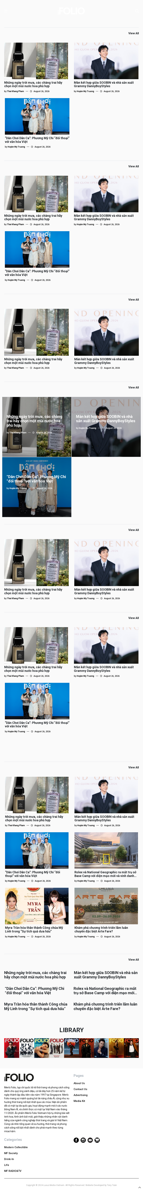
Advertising (81, 1095)
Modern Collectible (16, 1147)
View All (133, 33)
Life (6, 1165)
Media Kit (79, 1101)
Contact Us (80, 1089)
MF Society (11, 1153)
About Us (79, 1083)
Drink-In (9, 1159)
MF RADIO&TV (12, 1171)
